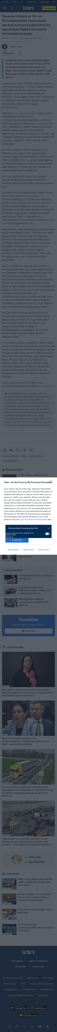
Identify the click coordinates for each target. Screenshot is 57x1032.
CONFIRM (17, 540)
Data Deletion (13, 550)
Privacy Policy (43, 550)
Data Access (28, 550)
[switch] (47, 533)
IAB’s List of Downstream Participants (31, 519)
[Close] (51, 482)
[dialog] (28, 516)
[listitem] (27, 528)
